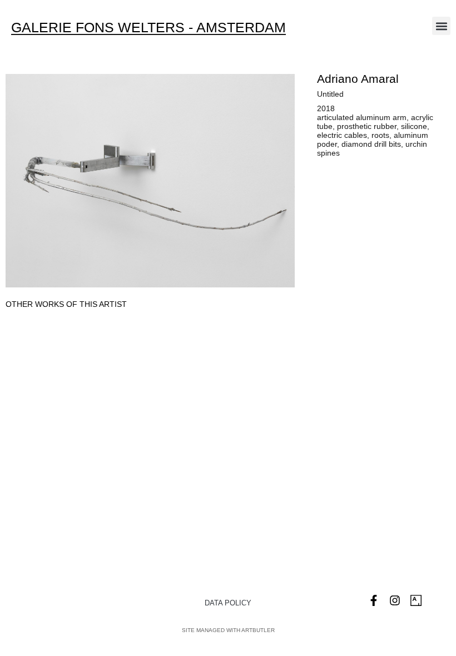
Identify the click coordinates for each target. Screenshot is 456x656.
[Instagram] (395, 600)
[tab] (66, 304)
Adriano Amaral (358, 78)
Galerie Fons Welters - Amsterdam (148, 27)
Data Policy (228, 603)
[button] (441, 26)
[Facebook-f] (373, 600)
